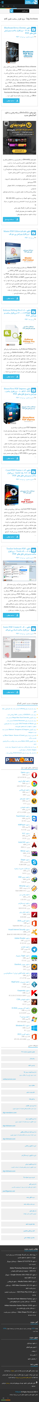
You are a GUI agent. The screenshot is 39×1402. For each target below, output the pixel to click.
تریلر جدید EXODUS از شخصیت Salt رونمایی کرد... (21, 714)
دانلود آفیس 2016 (23, 921)
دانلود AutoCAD (24, 842)
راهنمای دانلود (32, 1359)
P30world (18, 1392)
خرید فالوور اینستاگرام (29, 1155)
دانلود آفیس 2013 (23, 1034)
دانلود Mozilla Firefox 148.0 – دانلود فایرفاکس (21, 1281)
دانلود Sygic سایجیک (23, 956)
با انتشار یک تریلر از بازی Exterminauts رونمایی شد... (20, 753)
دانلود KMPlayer (24, 825)
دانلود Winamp (24, 886)
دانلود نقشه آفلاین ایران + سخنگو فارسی (17, 973)
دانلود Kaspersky (24, 990)
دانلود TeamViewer (23, 816)
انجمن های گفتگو (31, 1347)
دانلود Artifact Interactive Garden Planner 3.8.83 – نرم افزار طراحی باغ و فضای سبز (20, 1307)
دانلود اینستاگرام (24, 903)
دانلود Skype (25, 860)
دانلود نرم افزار (31, 1343)
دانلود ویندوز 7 (25, 1017)
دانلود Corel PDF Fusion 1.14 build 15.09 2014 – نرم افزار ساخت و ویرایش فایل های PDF (21, 473)
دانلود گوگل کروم (24, 781)
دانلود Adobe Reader (22, 938)
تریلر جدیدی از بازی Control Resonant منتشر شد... (21, 720)
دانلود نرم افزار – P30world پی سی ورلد (31, 2)
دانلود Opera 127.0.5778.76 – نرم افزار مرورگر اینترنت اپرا (21, 1262)
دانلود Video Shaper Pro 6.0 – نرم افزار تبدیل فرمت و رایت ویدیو (20, 1313)
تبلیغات (34, 1351)
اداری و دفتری (30, 37)
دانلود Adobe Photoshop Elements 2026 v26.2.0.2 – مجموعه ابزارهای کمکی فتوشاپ (23, 1269)
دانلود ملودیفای (25, 798)
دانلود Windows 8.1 (23, 1025)
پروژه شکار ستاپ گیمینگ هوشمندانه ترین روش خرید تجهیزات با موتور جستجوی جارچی (21, 1256)
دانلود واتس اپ (24, 894)
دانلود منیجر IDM (24, 877)
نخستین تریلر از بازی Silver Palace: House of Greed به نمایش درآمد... (19, 736)
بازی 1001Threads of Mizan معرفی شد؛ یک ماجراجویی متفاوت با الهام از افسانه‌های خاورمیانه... (20, 725)
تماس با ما (33, 1355)
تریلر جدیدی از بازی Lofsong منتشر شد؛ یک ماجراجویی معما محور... (19, 710)
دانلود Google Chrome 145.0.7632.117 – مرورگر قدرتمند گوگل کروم (20, 1276)
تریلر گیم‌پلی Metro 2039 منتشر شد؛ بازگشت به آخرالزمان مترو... (19, 742)
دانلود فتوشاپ (25, 807)
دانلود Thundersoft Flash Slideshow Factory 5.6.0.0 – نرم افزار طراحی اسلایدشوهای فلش (21, 1300)
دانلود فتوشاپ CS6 (23, 999)
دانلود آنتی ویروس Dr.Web (21, 1008)
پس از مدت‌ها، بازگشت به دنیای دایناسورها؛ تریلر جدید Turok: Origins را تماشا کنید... (20, 748)
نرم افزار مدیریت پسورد (22, 868)
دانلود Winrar (25, 851)
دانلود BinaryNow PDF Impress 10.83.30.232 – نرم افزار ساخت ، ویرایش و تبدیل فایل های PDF (20, 392)
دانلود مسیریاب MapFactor (20, 982)
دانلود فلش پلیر (24, 912)
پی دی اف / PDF (20, 37)
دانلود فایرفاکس (24, 790)
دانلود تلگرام (25, 947)
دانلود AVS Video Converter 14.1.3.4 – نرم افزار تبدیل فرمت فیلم (21, 1286)
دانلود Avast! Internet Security (19, 929)
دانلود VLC (26, 833)
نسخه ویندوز (9, 219)
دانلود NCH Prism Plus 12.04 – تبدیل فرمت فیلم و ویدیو (20, 1293)
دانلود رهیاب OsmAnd (22, 964)
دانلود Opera (25, 772)
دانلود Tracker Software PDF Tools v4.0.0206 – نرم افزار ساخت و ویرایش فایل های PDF (21, 551)
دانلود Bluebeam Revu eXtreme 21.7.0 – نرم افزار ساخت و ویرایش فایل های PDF (20, 31)
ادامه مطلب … (9, 101)
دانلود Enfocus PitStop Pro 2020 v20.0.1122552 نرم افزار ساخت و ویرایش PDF (19, 313)
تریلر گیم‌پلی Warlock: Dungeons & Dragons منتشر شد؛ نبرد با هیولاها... (19, 731)
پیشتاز (8, 1383)
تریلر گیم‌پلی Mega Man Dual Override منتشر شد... (20, 717)
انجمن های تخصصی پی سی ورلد (23, 1377)
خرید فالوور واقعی (30, 1146)
